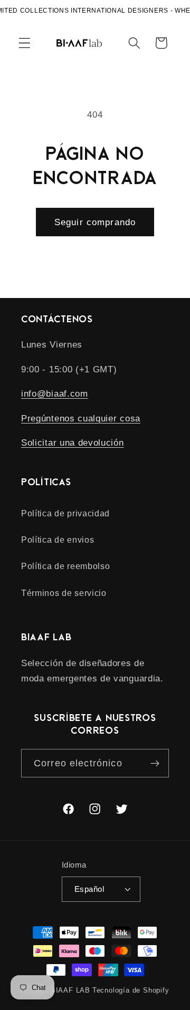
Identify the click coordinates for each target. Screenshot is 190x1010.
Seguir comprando (95, 222)
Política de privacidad (65, 513)
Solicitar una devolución (72, 442)
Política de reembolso (65, 566)
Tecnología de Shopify (130, 990)
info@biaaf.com (54, 393)
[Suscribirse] (154, 763)
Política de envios (57, 539)
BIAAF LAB (70, 990)
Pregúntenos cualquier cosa (80, 418)
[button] (24, 43)
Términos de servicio (64, 593)
